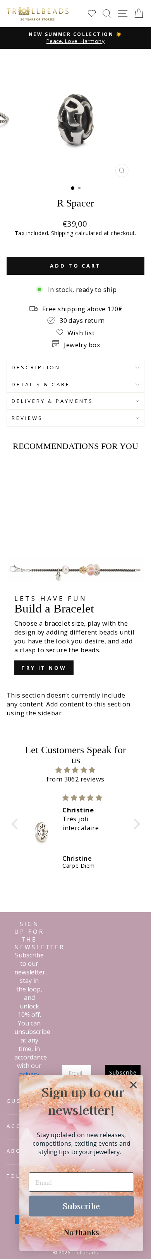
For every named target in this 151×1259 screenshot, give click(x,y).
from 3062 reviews (75, 779)
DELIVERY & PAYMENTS (52, 400)
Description (36, 367)
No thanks (81, 1232)
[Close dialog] (133, 1085)
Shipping (62, 233)
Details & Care (41, 384)
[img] (75, 770)
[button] (16, 823)
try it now (44, 667)
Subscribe (81, 1205)
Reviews (27, 418)
